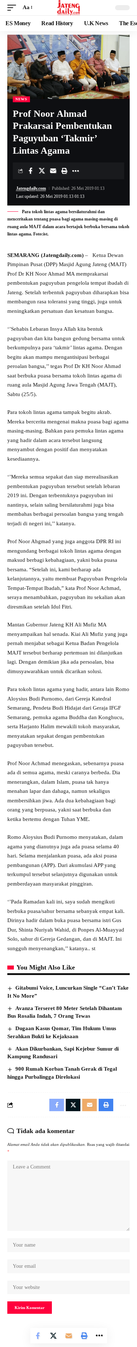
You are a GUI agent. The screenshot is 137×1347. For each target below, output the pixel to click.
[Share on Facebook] (30, 171)
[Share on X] (42, 171)
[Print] (64, 171)
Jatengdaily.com (31, 188)
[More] (76, 171)
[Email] (53, 171)
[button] (13, 7)
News (21, 99)
